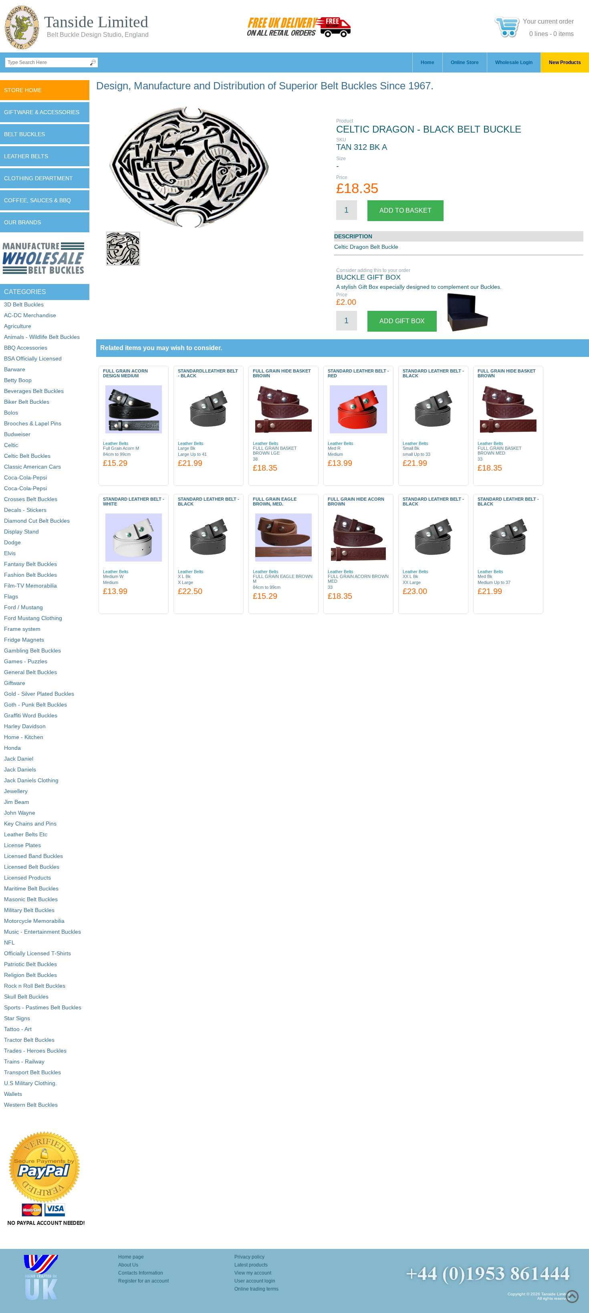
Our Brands (22, 222)
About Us (128, 1265)
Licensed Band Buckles (33, 856)
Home (427, 62)
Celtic (11, 445)
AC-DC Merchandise (30, 315)
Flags (11, 596)
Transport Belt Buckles (32, 1072)
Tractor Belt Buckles (29, 1040)
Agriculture (17, 326)
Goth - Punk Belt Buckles (35, 704)
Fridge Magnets (24, 639)
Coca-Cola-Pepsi (25, 477)
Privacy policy (249, 1257)
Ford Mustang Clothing (33, 618)
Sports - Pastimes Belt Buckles (42, 1007)
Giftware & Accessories (41, 112)
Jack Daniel (18, 758)
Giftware (14, 683)
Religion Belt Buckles (30, 975)
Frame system (22, 629)
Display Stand (21, 531)
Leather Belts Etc (25, 834)
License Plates (22, 845)
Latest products (251, 1265)
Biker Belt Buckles (26, 402)
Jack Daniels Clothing (31, 780)
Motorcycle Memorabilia (34, 921)
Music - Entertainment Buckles (42, 931)
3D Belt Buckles (24, 304)
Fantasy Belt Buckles (30, 564)
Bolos (11, 412)
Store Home (23, 90)
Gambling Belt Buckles (32, 650)
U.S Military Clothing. (30, 1083)
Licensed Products (27, 877)
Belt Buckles (24, 134)
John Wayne (19, 813)
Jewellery (16, 791)
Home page (131, 1257)
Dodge (12, 542)
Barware (14, 369)
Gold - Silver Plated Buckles (39, 694)
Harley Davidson (25, 726)
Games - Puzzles (25, 661)
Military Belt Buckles (29, 910)
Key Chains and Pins (30, 823)
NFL (9, 942)
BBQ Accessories (25, 347)
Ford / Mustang (23, 607)
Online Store (465, 62)
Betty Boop (18, 380)
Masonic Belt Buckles (31, 899)
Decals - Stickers (25, 510)
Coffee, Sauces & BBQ (37, 200)
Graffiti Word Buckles (30, 715)
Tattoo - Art (18, 1029)
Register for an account (143, 1281)
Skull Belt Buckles (26, 996)
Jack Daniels (20, 769)
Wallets (13, 1094)
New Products (565, 62)
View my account (252, 1273)
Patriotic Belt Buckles (30, 964)
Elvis (10, 553)
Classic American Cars (32, 466)
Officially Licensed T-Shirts (37, 953)
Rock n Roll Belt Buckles (34, 986)
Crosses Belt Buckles (30, 499)
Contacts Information (140, 1273)
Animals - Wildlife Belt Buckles (42, 337)
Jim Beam (16, 802)
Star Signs (17, 1018)
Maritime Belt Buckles (31, 888)
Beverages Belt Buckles (34, 391)
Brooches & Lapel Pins (32, 423)
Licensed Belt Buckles (31, 867)
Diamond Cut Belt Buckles (37, 521)
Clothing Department (38, 178)
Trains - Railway (24, 1061)
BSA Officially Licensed (33, 358)
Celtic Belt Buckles (27, 456)
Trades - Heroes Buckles (35, 1050)
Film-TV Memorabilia (30, 585)
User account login (254, 1281)
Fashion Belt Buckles (30, 575)
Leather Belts (26, 156)
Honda (12, 748)
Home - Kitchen (23, 737)
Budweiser (17, 434)
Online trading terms (256, 1289)
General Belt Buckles (30, 672)
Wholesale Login (514, 62)
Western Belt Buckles (31, 1105)
